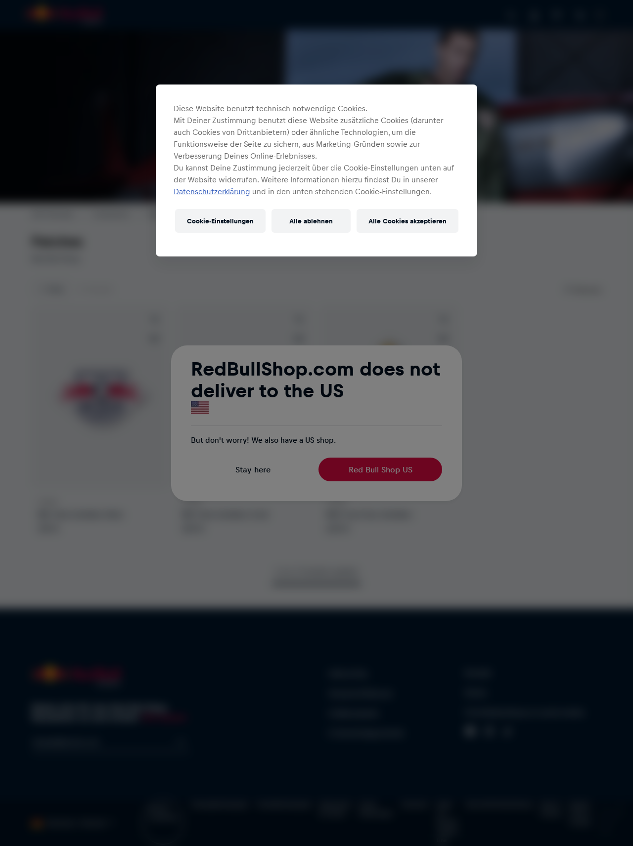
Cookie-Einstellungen (220, 220)
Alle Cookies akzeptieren (407, 220)
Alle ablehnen (311, 220)
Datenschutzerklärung (212, 191)
